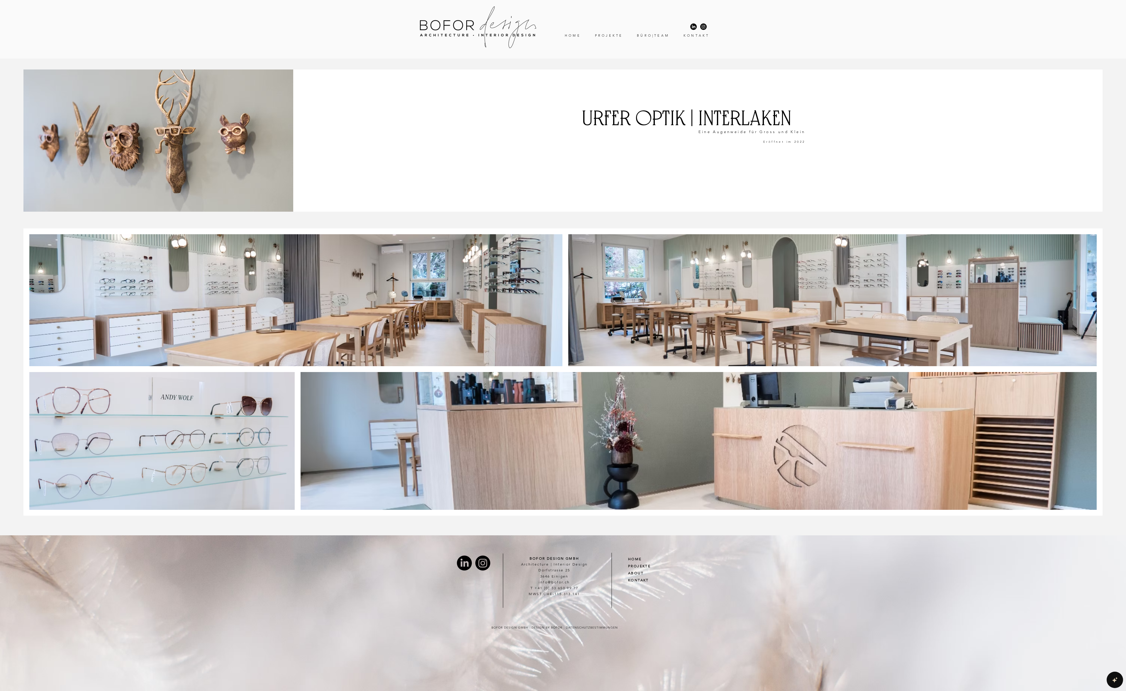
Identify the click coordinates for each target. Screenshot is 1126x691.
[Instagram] (703, 26)
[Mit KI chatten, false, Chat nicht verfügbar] (1115, 680)
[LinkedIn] (693, 26)
